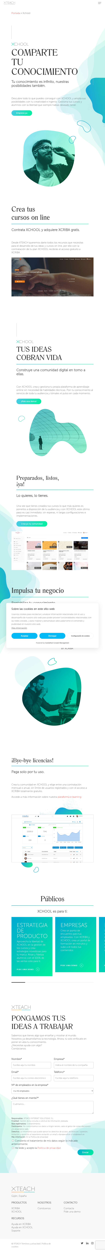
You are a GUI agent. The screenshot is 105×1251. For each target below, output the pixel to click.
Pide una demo (72, 1211)
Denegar (52, 636)
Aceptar (24, 636)
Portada (15, 13)
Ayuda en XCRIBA (21, 1224)
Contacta (69, 1208)
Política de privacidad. (49, 1147)
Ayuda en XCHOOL (22, 1227)
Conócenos (44, 1208)
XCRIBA (15, 1208)
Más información (19, 628)
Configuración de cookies (80, 636)
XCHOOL (16, 1211)
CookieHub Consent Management (57, 643)
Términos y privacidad (30, 1244)
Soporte (15, 1230)
